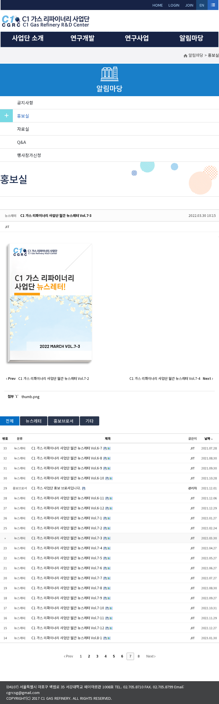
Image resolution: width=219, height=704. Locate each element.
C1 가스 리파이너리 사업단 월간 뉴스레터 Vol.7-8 (67, 587)
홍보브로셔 (64, 421)
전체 (10, 421)
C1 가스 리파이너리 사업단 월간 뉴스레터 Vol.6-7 (67, 447)
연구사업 (137, 38)
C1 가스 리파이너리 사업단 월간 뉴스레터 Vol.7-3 (56, 215)
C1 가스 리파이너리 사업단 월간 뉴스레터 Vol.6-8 (67, 457)
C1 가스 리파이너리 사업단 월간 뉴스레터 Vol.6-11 (68, 497)
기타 (90, 421)
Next (150, 656)
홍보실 (23, 116)
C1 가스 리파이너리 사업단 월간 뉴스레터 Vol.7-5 (67, 557)
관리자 (192, 488)
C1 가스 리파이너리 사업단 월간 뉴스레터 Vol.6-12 (68, 507)
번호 (5, 438)
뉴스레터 (34, 421)
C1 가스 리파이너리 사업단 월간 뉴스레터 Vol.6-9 (67, 467)
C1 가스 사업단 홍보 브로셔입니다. (56, 487)
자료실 (23, 129)
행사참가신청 (29, 155)
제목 (108, 438)
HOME (158, 5)
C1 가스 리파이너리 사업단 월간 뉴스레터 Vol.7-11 (68, 617)
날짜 (207, 438)
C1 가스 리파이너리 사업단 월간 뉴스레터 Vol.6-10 (68, 477)
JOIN (189, 5)
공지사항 (25, 103)
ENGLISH (202, 6)
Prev (69, 656)
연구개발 (82, 38)
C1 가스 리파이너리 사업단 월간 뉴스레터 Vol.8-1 (67, 637)
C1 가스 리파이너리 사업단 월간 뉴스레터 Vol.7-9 (67, 597)
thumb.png (30, 396)
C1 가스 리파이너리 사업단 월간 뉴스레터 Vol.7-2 (67, 527)
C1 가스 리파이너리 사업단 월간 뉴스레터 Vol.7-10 (68, 607)
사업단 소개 (28, 38)
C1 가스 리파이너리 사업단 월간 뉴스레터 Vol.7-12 (68, 627)
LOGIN (174, 5)
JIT (7, 226)
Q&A (21, 142)
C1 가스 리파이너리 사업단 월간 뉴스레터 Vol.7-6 (67, 567)
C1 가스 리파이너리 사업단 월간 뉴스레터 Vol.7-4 (67, 547)
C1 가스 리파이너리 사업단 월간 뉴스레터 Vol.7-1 (67, 517)
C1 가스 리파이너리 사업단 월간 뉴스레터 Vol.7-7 (67, 577)
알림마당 (191, 38)
